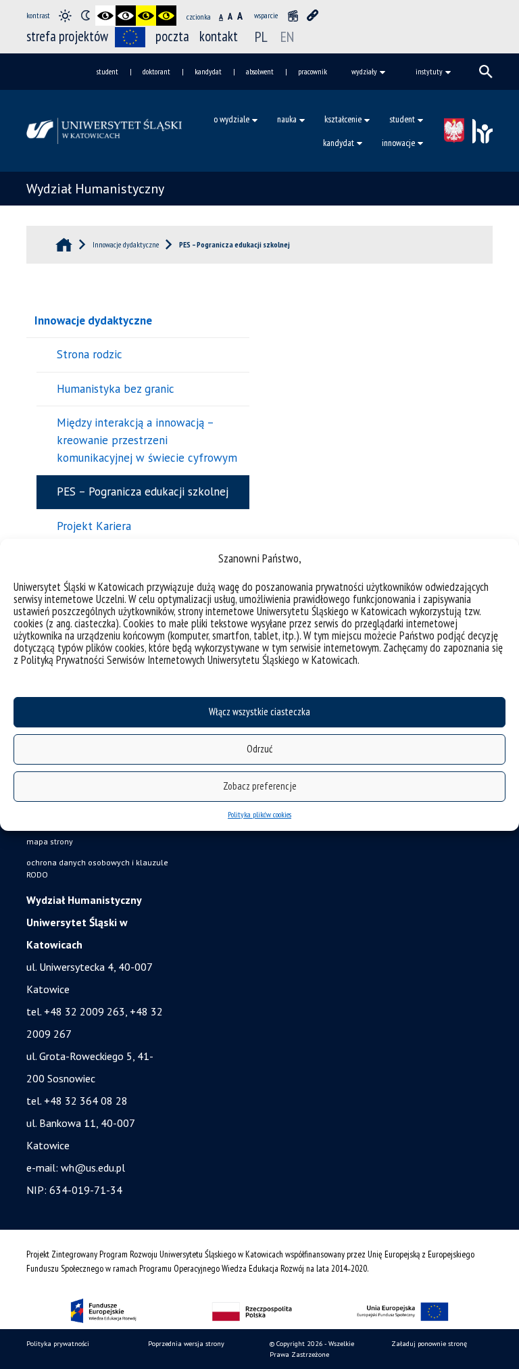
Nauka (287, 119)
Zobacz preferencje (260, 785)
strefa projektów (67, 36)
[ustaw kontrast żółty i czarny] (166, 15)
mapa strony (49, 841)
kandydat (208, 71)
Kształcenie (343, 119)
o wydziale (231, 119)
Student (402, 119)
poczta (172, 36)
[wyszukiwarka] (486, 71)
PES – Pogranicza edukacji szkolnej (142, 491)
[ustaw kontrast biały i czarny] (126, 15)
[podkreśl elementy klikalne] (313, 15)
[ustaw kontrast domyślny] (65, 15)
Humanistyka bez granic (115, 388)
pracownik (312, 71)
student (107, 71)
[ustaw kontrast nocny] (85, 15)
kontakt (218, 36)
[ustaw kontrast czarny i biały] (105, 15)
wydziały (364, 71)
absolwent (260, 71)
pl (261, 36)
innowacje (398, 143)
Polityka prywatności (57, 1343)
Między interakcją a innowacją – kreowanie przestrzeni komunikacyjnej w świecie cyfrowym (147, 439)
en (287, 36)
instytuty (429, 71)
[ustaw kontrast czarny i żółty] (146, 15)
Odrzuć (259, 748)
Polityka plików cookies (259, 814)
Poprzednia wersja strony (186, 1343)
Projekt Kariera (94, 526)
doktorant (156, 71)
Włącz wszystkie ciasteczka (259, 711)
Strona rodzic (89, 354)
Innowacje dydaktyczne (93, 320)
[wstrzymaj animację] (292, 15)
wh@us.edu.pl (93, 1167)
